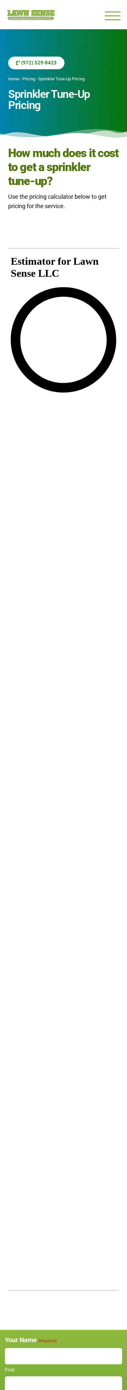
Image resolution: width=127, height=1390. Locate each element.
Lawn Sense (31, 14)
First (10, 1370)
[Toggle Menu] (112, 16)
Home (13, 78)
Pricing (28, 78)
